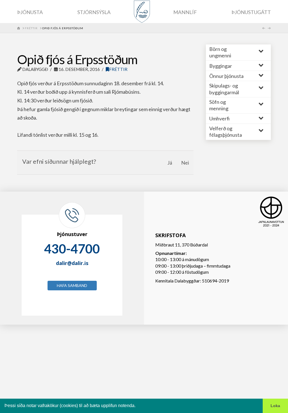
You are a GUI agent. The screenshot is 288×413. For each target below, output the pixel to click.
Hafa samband (72, 285)
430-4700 (72, 248)
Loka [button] (275, 405)
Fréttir (118, 69)
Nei (185, 163)
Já (169, 163)
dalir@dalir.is (72, 263)
